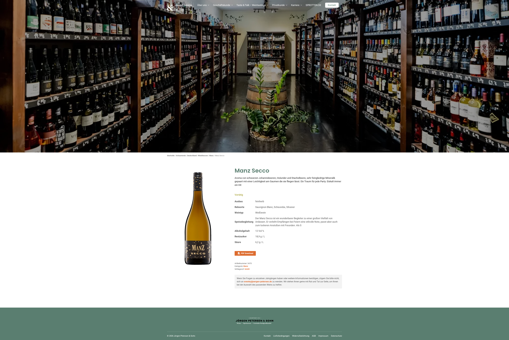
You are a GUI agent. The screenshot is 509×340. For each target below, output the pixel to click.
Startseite (170, 156)
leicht (247, 269)
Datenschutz (336, 336)
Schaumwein (181, 156)
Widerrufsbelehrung (300, 336)
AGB (314, 336)
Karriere (295, 5)
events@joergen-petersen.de (258, 281)
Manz (211, 156)
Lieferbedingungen (281, 336)
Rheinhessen (203, 156)
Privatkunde (278, 5)
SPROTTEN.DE (313, 5)
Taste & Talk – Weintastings (251, 5)
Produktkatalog (184, 5)
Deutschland (192, 156)
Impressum (323, 336)
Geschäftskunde (221, 5)
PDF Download (247, 253)
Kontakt (332, 5)
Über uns (202, 5)
